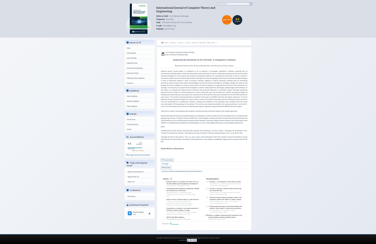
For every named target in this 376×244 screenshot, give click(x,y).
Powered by (135, 150)
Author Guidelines (132, 96)
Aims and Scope (131, 58)
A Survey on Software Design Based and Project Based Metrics (182, 171)
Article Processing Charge (135, 68)
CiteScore (139, 143)
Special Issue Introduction (135, 172)
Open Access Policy (133, 73)
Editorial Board (131, 53)
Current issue (131, 119)
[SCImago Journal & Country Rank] (138, 155)
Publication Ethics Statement (136, 78)
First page (165, 164)
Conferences (132, 196)
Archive (129, 129)
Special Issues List (133, 177)
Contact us (130, 83)
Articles (173, 42)
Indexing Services (132, 63)
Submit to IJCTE (139, 32)
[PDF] (163, 127)
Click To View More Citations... (175, 217)
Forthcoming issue (132, 124)
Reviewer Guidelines (133, 101)
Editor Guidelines (132, 106)
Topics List (131, 182)
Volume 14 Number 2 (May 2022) (203, 42)
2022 (187, 42)
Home (128, 48)
